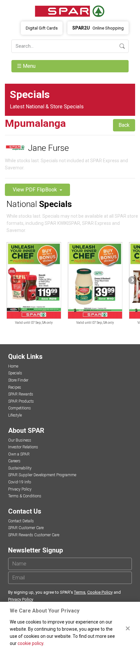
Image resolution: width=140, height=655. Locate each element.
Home (13, 366)
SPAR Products (21, 401)
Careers (14, 461)
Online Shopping (98, 27)
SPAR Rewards (20, 394)
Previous (15, 280)
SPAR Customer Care (26, 528)
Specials (15, 373)
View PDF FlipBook (35, 190)
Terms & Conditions (24, 496)
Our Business (19, 440)
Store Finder (18, 380)
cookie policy (30, 643)
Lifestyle (15, 415)
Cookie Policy (100, 592)
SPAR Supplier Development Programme (42, 475)
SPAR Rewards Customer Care (33, 535)
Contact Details (21, 521)
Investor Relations (23, 447)
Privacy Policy (20, 489)
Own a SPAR (19, 454)
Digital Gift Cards (42, 28)
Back (124, 125)
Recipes (14, 387)
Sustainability (20, 468)
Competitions (19, 408)
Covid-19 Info (19, 482)
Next (132, 280)
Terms (79, 592)
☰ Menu (27, 66)
